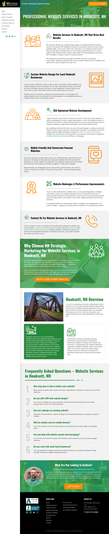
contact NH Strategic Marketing (46, 228)
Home (3, 11)
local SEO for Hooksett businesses (88, 132)
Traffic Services (7, 17)
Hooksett (69, 304)
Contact (4, 32)
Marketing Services (8, 20)
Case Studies (6, 26)
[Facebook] (6, 36)
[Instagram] (15, 36)
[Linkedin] (9, 36)
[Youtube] (12, 36)
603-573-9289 (91, 512)
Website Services (7, 14)
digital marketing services (57, 136)
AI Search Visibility (8, 23)
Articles (4, 29)
